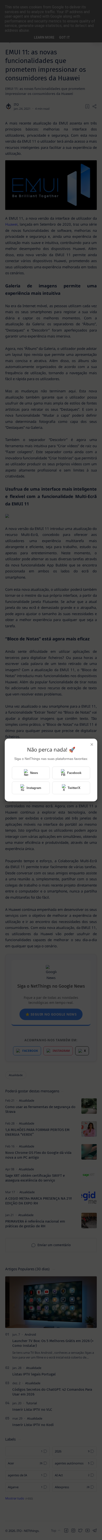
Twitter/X (74, 788)
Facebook (74, 773)
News (34, 773)
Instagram (34, 788)
